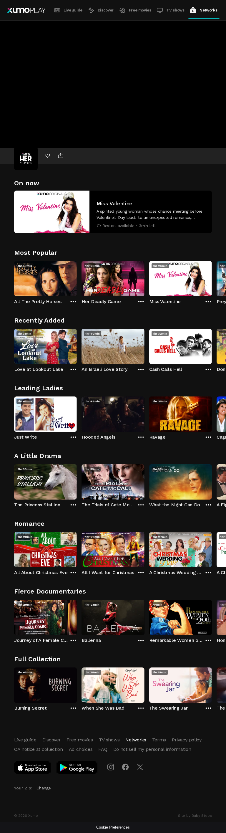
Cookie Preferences (113, 827)
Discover (106, 10)
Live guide (73, 10)
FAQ (102, 749)
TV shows (175, 10)
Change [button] (43, 788)
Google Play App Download (77, 768)
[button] (113, 212)
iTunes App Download (33, 768)
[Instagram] (110, 767)
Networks (208, 10)
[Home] (26, 10)
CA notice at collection (38, 749)
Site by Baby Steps (195, 816)
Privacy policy (187, 740)
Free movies (140, 10)
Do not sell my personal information (152, 749)
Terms (159, 740)
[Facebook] (125, 767)
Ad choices (81, 749)
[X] (140, 767)
